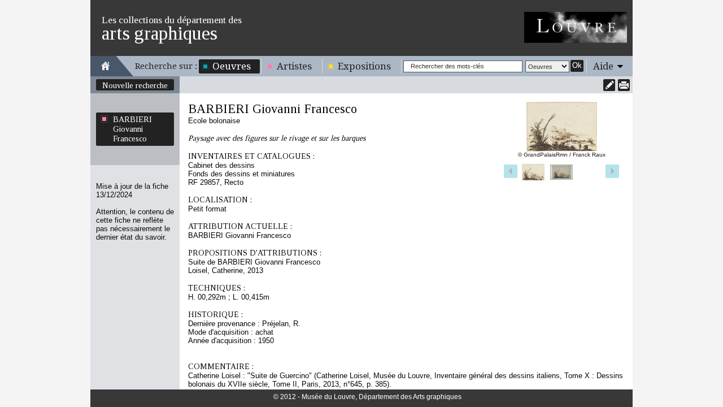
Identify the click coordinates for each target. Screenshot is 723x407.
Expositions (364, 66)
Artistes (294, 66)
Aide (603, 66)
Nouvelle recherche (135, 85)
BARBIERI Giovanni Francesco (132, 129)
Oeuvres (231, 66)
